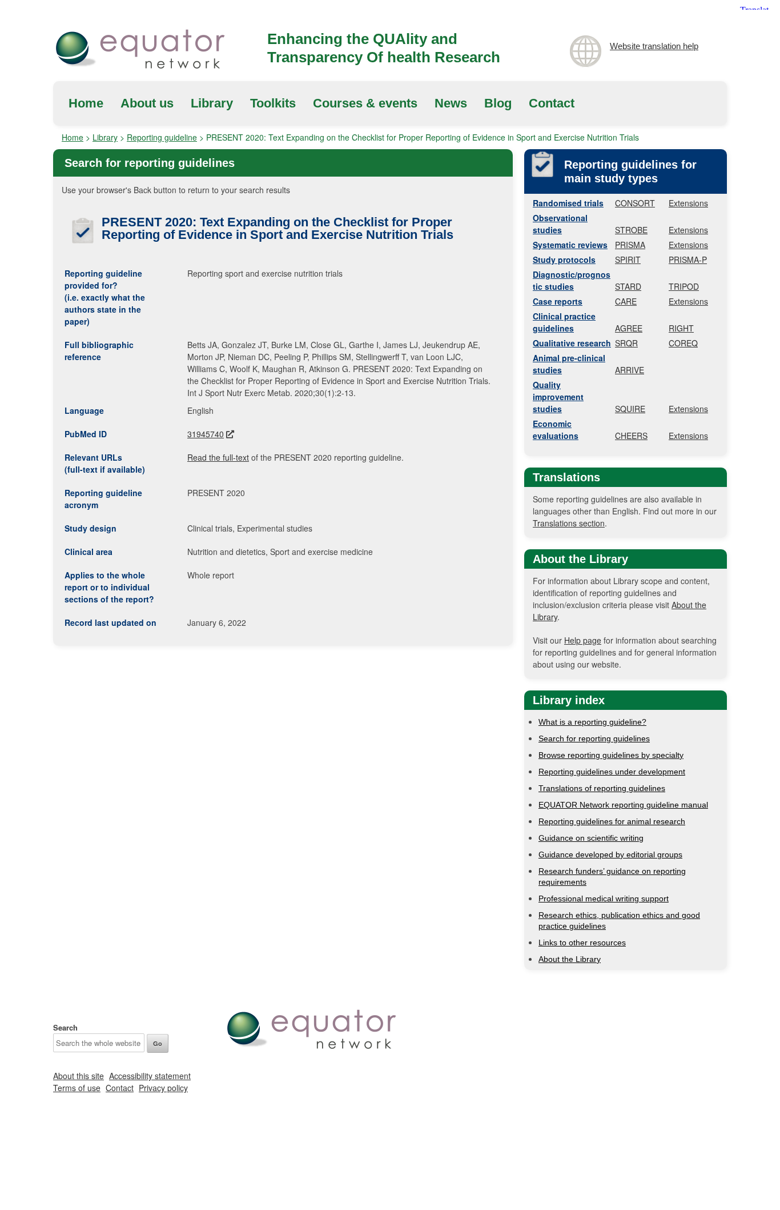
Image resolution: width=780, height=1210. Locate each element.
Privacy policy (163, 1087)
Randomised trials (568, 203)
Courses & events (365, 103)
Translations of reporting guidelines (601, 788)
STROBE (631, 229)
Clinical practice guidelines (564, 322)
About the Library (569, 959)
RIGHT (681, 328)
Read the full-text (218, 457)
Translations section (569, 523)
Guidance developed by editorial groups (610, 854)
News (451, 103)
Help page (582, 640)
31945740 (205, 434)
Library (212, 103)
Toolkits (273, 103)
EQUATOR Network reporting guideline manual (623, 804)
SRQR (626, 343)
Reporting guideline (162, 137)
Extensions (688, 203)
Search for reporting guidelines (594, 738)
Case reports (557, 301)
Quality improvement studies (558, 396)
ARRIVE (629, 370)
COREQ (683, 343)
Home (86, 103)
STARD (628, 286)
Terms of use (76, 1087)
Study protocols (564, 259)
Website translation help (654, 46)
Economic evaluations (555, 429)
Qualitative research (572, 343)
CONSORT (635, 203)
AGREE (628, 328)
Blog (498, 103)
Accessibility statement (150, 1075)
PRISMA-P (688, 259)
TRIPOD (684, 286)
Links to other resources (582, 942)
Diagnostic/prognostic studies (571, 280)
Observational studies (560, 223)
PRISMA (630, 244)
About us (147, 103)
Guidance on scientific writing (591, 837)
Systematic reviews (570, 244)
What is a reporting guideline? (592, 721)
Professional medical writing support (603, 898)
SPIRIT (628, 259)
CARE (626, 301)
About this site (78, 1075)
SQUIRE (630, 408)
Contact (551, 103)
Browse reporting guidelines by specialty (610, 755)
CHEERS (631, 435)
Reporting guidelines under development (611, 771)
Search (65, 1027)
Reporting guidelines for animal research (611, 821)
